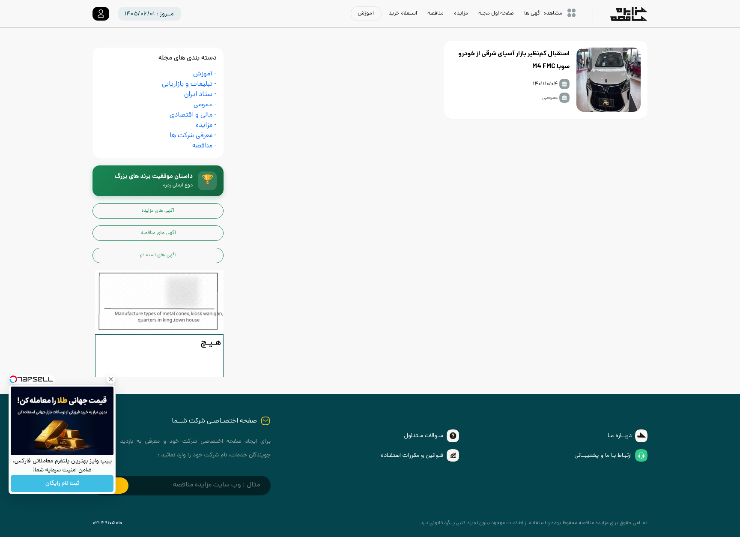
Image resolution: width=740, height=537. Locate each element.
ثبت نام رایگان (62, 483)
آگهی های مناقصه (158, 233)
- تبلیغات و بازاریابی (189, 85)
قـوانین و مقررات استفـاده (412, 455)
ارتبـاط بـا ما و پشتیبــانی (603, 455)
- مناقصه (204, 146)
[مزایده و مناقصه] (159, 356)
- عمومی (205, 105)
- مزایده (206, 126)
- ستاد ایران (200, 95)
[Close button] (111, 379)
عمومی (550, 98)
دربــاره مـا (620, 436)
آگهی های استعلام (158, 255)
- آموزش (205, 74)
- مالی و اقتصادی (193, 115)
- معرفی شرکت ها (193, 136)
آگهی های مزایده (158, 211)
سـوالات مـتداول (423, 436)
